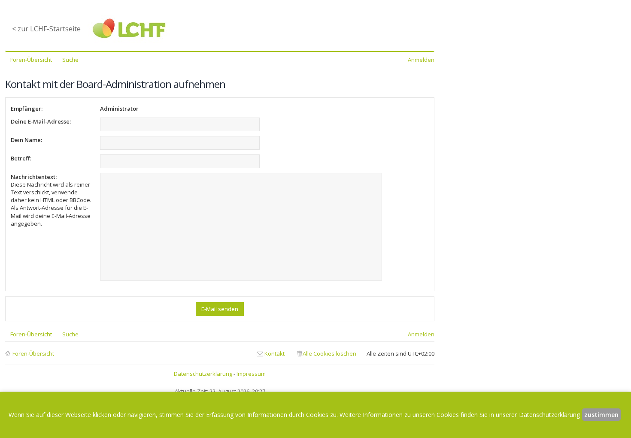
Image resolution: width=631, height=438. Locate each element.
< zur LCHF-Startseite (46, 28)
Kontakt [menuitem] (274, 353)
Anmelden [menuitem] (421, 59)
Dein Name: (26, 140)
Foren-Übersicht (33, 353)
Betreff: (21, 158)
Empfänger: (26, 108)
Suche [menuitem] (70, 59)
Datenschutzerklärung (203, 374)
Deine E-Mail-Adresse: (41, 121)
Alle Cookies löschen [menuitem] (329, 353)
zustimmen (601, 415)
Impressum (251, 374)
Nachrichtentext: (34, 177)
